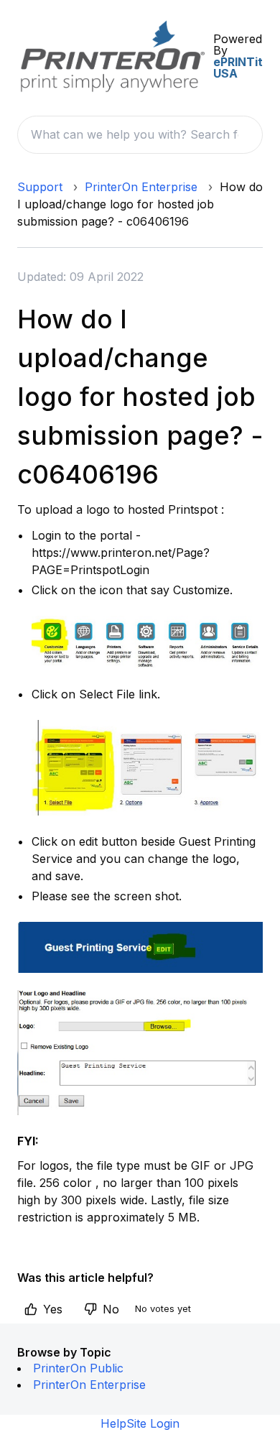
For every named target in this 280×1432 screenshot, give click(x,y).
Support (39, 187)
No (111, 1309)
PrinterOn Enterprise (141, 187)
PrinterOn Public (78, 1368)
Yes (52, 1309)
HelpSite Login (140, 1423)
